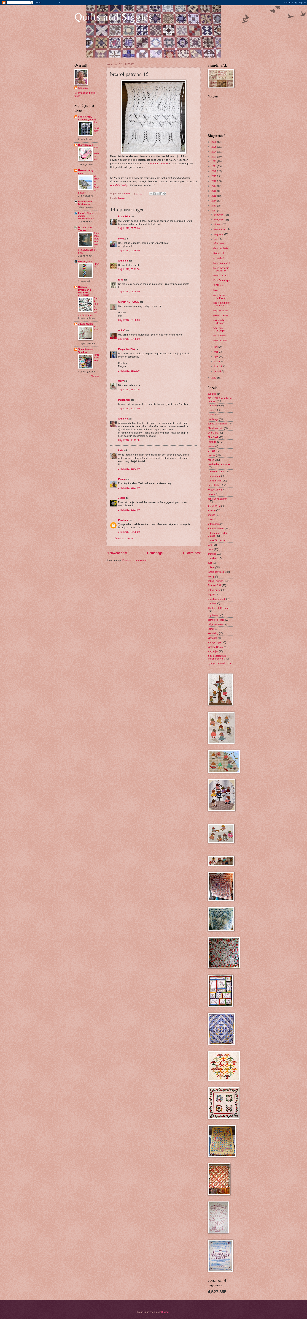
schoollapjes (214, 590)
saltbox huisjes (215, 581)
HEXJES (96, 265)
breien (121, 198)
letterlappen (214, 524)
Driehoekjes (84, 204)
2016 (214, 191)
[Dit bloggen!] (154, 193)
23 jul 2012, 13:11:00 (128, 440)
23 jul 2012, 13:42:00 (129, 468)
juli (216, 239)
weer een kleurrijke (219, 329)
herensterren (214, 476)
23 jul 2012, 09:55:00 (129, 339)
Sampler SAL (214, 585)
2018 (214, 181)
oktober (218, 224)
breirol (211, 414)
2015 (214, 196)
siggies (211, 594)
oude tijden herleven (219, 296)
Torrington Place (216, 619)
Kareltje (212, 510)
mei (216, 351)
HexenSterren (215, 489)
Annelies (123, 418)
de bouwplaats (220, 248)
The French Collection (219, 608)
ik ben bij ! (218, 258)
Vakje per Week (216, 624)
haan (215, 290)
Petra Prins (124, 216)
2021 (214, 166)
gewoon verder (220, 315)
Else (120, 279)
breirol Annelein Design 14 (221, 269)
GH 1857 (212, 450)
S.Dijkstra (218, 285)
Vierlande (212, 638)
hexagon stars (215, 480)
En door (96, 328)
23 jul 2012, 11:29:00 (128, 370)
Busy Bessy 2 (85, 145)
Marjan (122, 479)
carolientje (213, 419)
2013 (214, 205)
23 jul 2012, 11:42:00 (128, 389)
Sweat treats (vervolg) (96, 153)
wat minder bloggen (219, 321)
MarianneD (124, 400)
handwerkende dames (219, 464)
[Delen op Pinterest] (164, 193)
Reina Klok (219, 253)
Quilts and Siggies (113, 16)
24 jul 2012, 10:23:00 (129, 509)
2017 (214, 186)
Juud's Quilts (85, 324)
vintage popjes (215, 642)
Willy (121, 381)
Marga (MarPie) (126, 349)
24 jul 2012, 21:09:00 (129, 532)
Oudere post (192, 553)
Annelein (123, 260)
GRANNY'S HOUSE (128, 302)
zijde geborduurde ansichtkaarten (217, 657)
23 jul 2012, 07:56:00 (129, 250)
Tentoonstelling (96, 358)
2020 (214, 171)
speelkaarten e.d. (216, 599)
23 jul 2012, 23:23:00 (129, 487)
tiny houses (214, 615)
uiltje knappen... (221, 310)
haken (211, 460)
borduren (212, 405)
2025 (214, 146)
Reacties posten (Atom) (134, 560)
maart (217, 361)
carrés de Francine (217, 423)
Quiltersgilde (85, 201)
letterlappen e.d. (216, 528)
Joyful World (214, 506)
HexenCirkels (214, 485)
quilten (211, 567)
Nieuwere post (116, 553)
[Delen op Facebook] (161, 193)
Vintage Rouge (215, 647)
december (219, 214)
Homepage (155, 553)
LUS (210, 544)
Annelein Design (158, 163)
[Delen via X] (158, 193)
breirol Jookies (220, 275)
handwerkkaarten (216, 471)
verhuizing (213, 633)
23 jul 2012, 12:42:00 (129, 408)
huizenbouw (219, 335)
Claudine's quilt (215, 428)
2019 (214, 176)
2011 (214, 377)
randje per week (216, 572)
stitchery (212, 603)
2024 (214, 151)
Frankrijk (212, 441)
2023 (214, 156)
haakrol (211, 455)
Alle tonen (95, 376)
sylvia (121, 238)
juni (216, 346)
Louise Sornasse (216, 540)
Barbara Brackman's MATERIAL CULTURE (84, 291)
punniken (212, 558)
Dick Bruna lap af (222, 280)
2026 (214, 142)
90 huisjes (218, 243)
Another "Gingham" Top (96, 128)
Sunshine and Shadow (85, 350)
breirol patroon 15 (222, 263)
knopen (211, 515)
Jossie (121, 498)
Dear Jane (213, 432)
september (220, 229)
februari (218, 366)
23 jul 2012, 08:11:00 (128, 269)
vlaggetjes (213, 651)
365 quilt (212, 394)
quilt (210, 563)
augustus (219, 234)
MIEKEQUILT (85, 261)
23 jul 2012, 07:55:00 (129, 228)
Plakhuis (123, 520)
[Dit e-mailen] (151, 193)
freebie (211, 446)
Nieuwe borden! (86, 218)
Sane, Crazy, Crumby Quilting (87, 118)
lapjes (211, 519)
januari (218, 371)
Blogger (165, 1312)
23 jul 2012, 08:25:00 (129, 291)
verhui (211, 629)
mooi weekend (220, 340)
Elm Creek (213, 437)
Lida (120, 450)
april (216, 356)
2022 (214, 161)
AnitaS (121, 330)
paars (210, 549)
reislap (211, 576)
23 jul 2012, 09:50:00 (129, 320)
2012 (214, 210)
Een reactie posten (124, 538)
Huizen (211, 494)
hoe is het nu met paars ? (222, 304)
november (219, 219)
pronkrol (212, 553)
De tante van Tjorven (85, 229)
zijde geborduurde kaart (220, 663)
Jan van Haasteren (217, 498)
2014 (214, 200)
